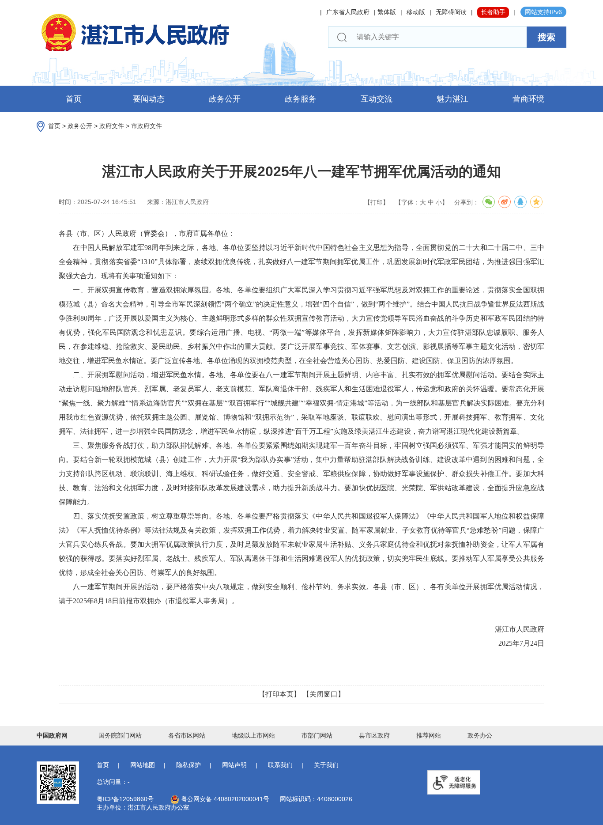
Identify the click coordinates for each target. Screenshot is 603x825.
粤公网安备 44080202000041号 (224, 798)
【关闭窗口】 (323, 694)
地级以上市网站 (253, 735)
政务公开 (225, 99)
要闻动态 (149, 99)
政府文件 (111, 125)
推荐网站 (428, 735)
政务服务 (301, 99)
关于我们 (326, 764)
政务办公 (479, 735)
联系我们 (280, 764)
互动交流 (376, 99)
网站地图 (142, 764)
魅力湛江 (452, 99)
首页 (74, 99)
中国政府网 (52, 735)
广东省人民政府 (347, 11)
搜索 (546, 37)
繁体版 (386, 11)
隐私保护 (188, 764)
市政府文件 (146, 125)
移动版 (416, 11)
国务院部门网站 (120, 735)
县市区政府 (374, 735)
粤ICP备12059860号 (125, 798)
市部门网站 (317, 735)
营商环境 (528, 99)
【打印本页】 (279, 694)
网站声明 (234, 764)
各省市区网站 (186, 735)
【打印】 (376, 202)
